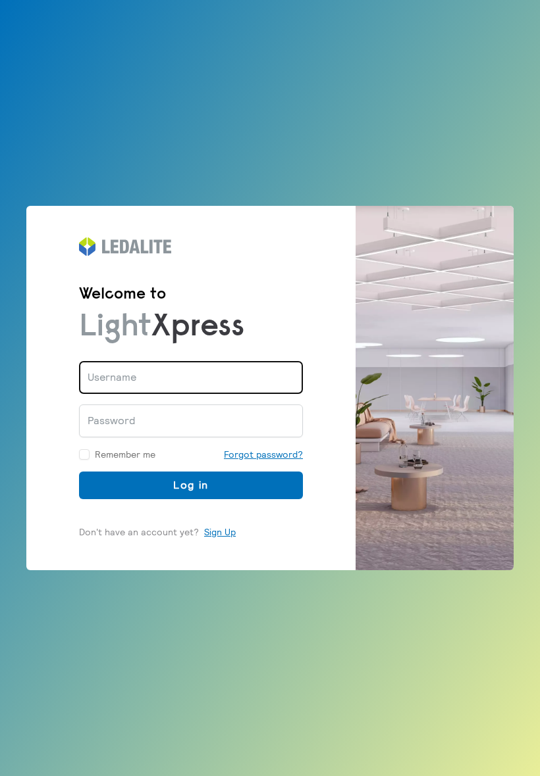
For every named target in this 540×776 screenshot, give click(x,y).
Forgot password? (263, 454)
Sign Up (220, 532)
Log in (191, 485)
